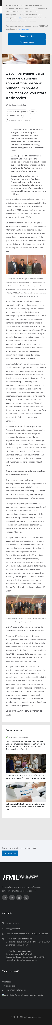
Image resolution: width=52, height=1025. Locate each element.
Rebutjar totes (27, 42)
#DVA (32, 111)
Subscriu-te (10, 853)
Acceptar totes (27, 36)
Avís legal (6, 981)
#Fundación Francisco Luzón (18, 120)
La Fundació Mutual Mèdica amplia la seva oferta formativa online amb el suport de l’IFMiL (25, 807)
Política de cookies (10, 985)
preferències (24, 29)
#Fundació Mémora (14, 116)
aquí (20, 18)
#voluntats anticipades (16, 111)
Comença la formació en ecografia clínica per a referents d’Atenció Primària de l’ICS (25, 776)
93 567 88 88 (12, 923)
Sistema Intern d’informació (14, 990)
